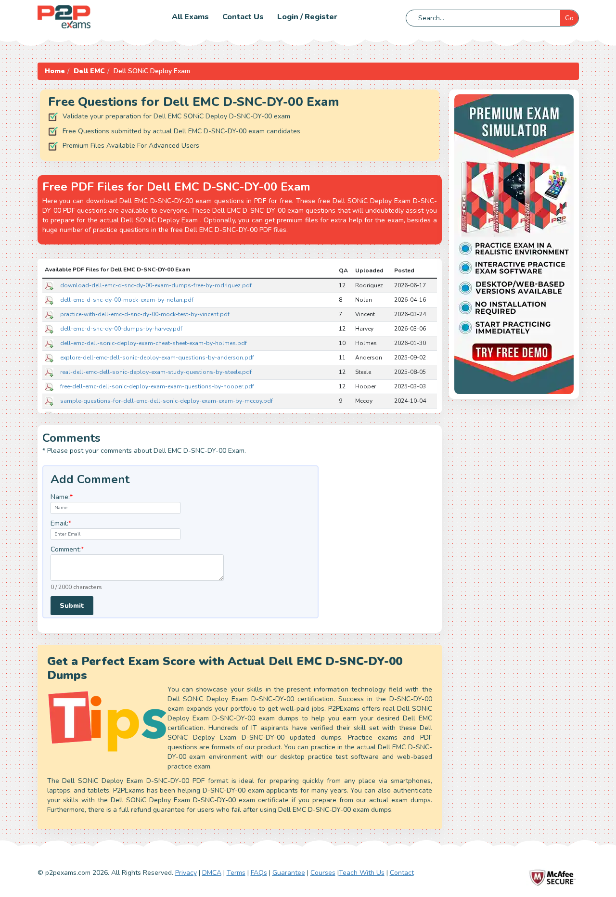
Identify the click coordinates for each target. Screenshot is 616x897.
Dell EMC (89, 71)
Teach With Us (362, 872)
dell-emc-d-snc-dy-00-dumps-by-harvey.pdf (121, 329)
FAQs (259, 872)
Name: (62, 496)
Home (55, 71)
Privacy (186, 872)
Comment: (67, 549)
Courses (322, 872)
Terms (236, 872)
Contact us (243, 17)
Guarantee (288, 872)
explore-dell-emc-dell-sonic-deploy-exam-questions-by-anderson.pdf (157, 357)
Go (569, 18)
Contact (402, 872)
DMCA (211, 872)
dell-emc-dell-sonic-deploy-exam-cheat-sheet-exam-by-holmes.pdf (153, 343)
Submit (72, 605)
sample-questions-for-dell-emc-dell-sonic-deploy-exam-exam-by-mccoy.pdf (166, 401)
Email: (61, 523)
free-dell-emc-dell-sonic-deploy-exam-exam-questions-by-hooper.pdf (157, 386)
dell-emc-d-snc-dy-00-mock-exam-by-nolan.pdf (126, 300)
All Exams (190, 17)
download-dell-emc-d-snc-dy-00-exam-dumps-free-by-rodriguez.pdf (156, 285)
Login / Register (307, 17)
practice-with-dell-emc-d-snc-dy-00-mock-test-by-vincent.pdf (145, 314)
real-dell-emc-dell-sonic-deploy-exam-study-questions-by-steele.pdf (156, 372)
